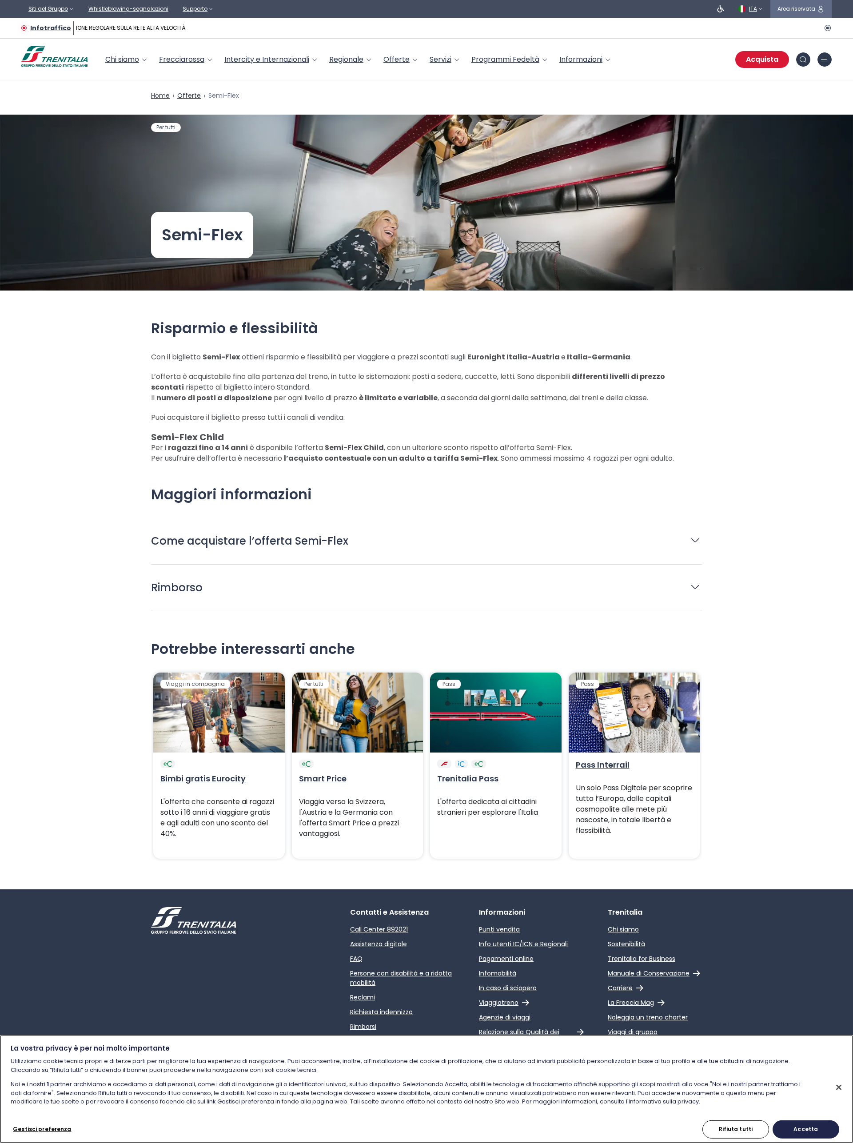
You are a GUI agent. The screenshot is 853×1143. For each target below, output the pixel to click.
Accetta (805, 1129)
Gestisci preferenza (42, 1129)
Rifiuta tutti (736, 1129)
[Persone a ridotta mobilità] (720, 9)
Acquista (762, 59)
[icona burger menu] (824, 59)
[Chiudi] (839, 1087)
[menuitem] (126, 59)
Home (160, 95)
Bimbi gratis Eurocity (203, 778)
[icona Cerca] (803, 59)
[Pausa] (826, 28)
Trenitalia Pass (467, 778)
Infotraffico (50, 28)
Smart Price (323, 778)
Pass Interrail (603, 765)
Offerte (189, 95)
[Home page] (54, 56)
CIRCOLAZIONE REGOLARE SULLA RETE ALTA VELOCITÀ (113, 28)
